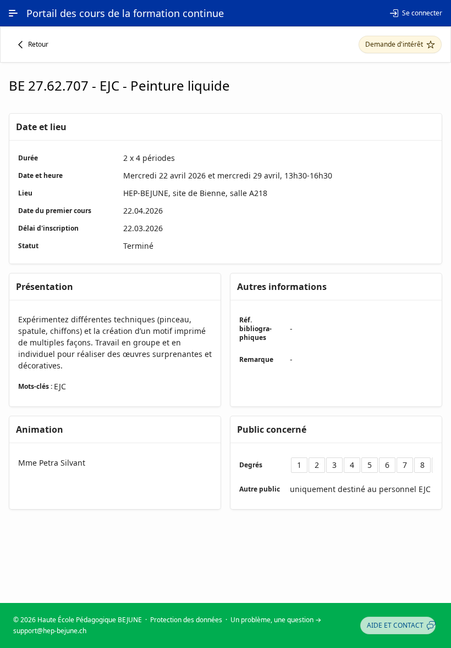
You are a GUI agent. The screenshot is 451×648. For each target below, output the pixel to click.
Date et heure (40, 175)
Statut (28, 245)
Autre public (259, 489)
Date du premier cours (54, 210)
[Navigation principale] (13, 13)
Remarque (256, 359)
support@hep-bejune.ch (49, 630)
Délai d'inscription (48, 228)
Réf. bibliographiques (255, 328)
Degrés (250, 465)
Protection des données (186, 619)
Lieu (25, 193)
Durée (28, 158)
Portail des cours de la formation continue (125, 13)
